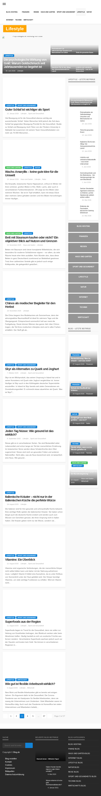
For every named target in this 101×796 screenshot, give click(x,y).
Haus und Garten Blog (79, 753)
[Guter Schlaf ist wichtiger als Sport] (34, 89)
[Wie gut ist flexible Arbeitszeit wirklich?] (34, 664)
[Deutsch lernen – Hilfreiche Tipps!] (50, 752)
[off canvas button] (4, 4)
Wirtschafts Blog (77, 786)
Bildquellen (9, 771)
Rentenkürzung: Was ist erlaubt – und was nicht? (81, 360)
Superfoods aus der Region (23, 621)
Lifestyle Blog (75, 763)
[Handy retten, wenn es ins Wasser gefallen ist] (83, 441)
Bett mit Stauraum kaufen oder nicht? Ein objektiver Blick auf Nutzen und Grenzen (31, 239)
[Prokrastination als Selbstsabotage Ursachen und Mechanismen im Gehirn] (62, 45)
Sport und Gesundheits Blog (82, 776)
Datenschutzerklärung (14, 774)
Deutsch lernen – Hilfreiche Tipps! (48, 759)
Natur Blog (73, 767)
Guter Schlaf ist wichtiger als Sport (27, 109)
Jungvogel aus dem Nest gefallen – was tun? (81, 419)
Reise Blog (73, 772)
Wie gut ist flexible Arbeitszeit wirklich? (30, 684)
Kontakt (8, 762)
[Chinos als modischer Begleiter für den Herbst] (34, 283)
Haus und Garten (48, 12)
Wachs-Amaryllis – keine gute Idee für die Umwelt (31, 173)
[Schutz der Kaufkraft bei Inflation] (83, 381)
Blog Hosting (12, 12)
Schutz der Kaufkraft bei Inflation (80, 389)
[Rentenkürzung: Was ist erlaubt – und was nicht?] (83, 352)
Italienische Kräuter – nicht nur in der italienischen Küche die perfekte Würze (30, 498)
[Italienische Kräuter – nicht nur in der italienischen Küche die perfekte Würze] (34, 477)
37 (44, 716)
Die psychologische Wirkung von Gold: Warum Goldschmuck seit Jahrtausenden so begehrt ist (25, 63)
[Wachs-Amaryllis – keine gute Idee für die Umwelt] (34, 152)
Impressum (10, 768)
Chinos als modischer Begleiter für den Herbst (30, 305)
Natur (89, 12)
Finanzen (25, 12)
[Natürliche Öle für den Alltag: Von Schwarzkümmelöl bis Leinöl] (62, 64)
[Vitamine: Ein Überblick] (34, 539)
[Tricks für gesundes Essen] (87, 45)
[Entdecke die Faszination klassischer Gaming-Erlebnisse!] (74, 209)
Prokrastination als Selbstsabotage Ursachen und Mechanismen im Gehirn (62, 50)
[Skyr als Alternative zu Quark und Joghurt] (34, 349)
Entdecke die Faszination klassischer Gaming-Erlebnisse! (87, 209)
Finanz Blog (74, 749)
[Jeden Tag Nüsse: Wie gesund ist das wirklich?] (34, 411)
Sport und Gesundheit (66, 12)
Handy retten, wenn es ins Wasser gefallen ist (81, 448)
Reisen (36, 12)
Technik (18, 20)
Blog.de (16, 752)
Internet (9, 20)
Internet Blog (75, 758)
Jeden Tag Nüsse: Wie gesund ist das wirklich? (29, 432)
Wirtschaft (28, 20)
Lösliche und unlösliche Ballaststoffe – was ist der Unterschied (84, 69)
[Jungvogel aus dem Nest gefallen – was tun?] (83, 411)
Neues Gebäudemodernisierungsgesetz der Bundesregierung (83, 471)
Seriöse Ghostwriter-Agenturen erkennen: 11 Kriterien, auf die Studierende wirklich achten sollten (87, 193)
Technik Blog (74, 781)
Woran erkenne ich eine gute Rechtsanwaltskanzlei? (54, 783)
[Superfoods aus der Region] (34, 602)
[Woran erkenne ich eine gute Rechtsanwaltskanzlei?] (40, 783)
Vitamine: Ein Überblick (20, 559)
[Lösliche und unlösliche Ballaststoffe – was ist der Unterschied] (87, 64)
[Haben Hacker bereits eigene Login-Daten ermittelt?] (40, 769)
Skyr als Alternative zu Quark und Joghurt (32, 369)
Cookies (8, 765)
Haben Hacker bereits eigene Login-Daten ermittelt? (53, 769)
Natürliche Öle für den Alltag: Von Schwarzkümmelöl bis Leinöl (61, 69)
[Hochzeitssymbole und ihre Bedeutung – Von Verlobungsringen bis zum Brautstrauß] (74, 175)
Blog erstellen (11, 758)
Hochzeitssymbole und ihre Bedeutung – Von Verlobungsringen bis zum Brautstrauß (88, 176)
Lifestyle (81, 12)
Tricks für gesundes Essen (84, 52)
